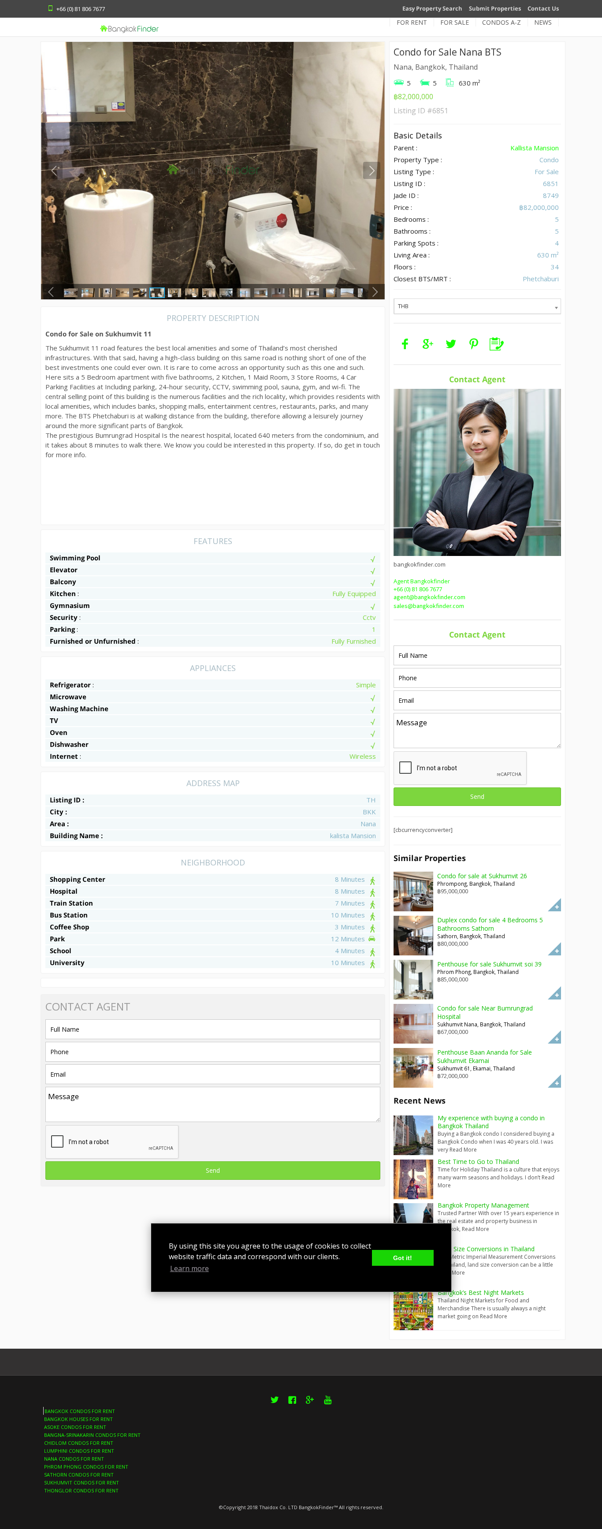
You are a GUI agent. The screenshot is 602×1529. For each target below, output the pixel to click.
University (67, 962)
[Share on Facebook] (405, 344)
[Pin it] (474, 344)
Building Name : (76, 835)
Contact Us (543, 8)
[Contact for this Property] (497, 344)
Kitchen (63, 593)
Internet (64, 756)
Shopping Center (77, 879)
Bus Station (69, 914)
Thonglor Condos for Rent (81, 1490)
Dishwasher (69, 744)
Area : (59, 823)
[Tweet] (451, 344)
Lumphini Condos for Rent (79, 1450)
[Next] (371, 170)
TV (54, 720)
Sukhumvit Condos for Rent (81, 1482)
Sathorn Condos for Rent (79, 1474)
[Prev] (54, 170)
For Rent (412, 22)
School (60, 950)
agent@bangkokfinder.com (429, 597)
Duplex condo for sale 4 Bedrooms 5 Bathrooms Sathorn (490, 924)
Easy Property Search (432, 8)
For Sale (454, 22)
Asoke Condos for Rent (75, 1427)
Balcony (63, 581)
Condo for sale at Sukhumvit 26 (482, 876)
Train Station (71, 903)
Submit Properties (495, 8)
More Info (554, 904)
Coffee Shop (69, 926)
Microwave (68, 696)
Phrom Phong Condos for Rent (86, 1466)
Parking (62, 629)
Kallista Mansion (534, 147)
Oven (58, 732)
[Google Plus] (428, 344)
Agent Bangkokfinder (422, 581)
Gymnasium (70, 605)
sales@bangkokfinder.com (429, 606)
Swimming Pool (75, 557)
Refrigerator (70, 684)
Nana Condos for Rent (74, 1458)
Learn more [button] (189, 1268)
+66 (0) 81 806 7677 (418, 589)
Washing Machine (79, 708)
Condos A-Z (501, 22)
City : (58, 811)
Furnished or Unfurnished (93, 641)
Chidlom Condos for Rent (78, 1442)
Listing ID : (67, 799)
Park (57, 938)
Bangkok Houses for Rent (78, 1419)
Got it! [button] (402, 1257)
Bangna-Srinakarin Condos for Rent (92, 1435)
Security (64, 617)
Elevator (64, 569)
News (543, 22)
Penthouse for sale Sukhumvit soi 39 (489, 964)
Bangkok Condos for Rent (80, 1411)
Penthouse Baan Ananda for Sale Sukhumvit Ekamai (484, 1056)
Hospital (64, 891)
